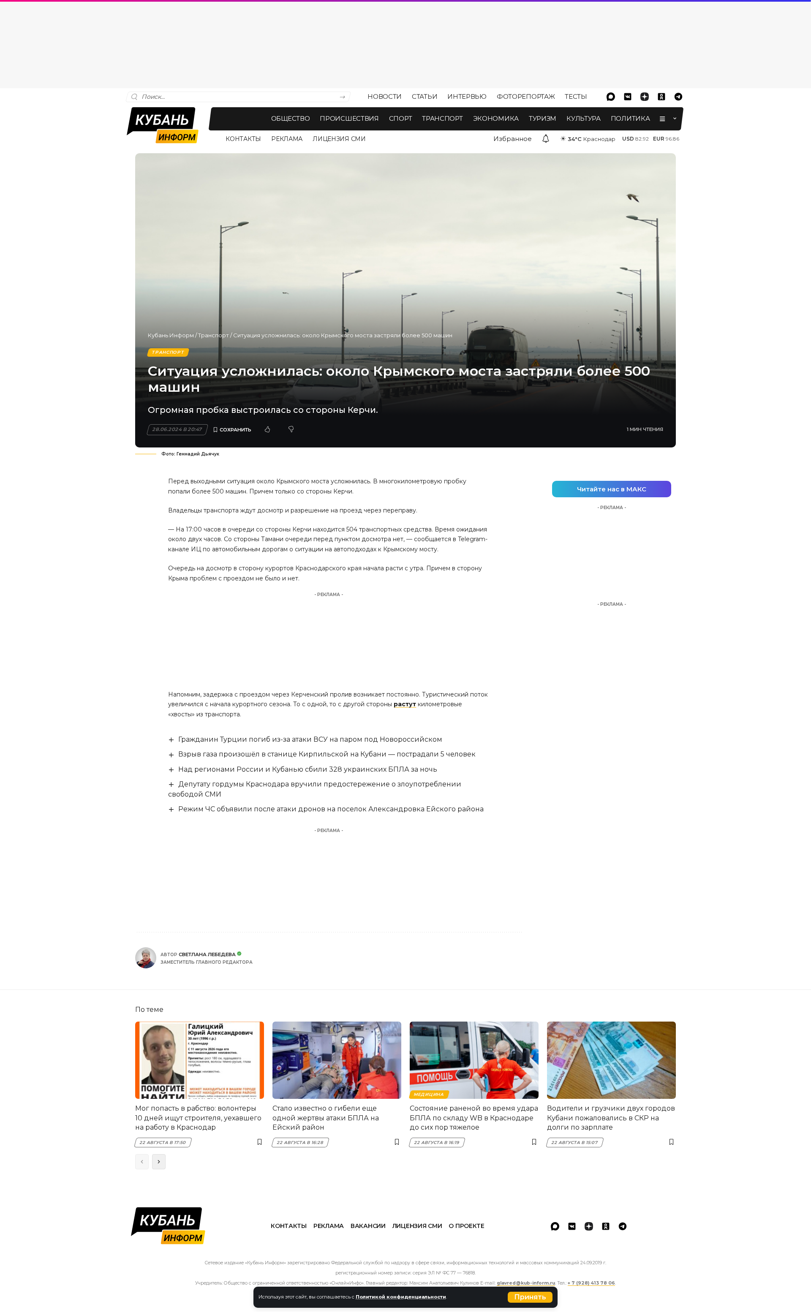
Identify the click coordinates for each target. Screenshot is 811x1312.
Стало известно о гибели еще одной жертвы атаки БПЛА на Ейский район (325, 1117)
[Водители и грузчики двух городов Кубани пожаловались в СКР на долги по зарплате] (611, 1060)
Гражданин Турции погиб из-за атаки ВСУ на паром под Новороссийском (310, 739)
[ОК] (661, 97)
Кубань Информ (171, 335)
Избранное (512, 139)
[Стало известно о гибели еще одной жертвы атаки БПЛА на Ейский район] (336, 1060)
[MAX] (611, 97)
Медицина (429, 1094)
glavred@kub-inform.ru (526, 1283)
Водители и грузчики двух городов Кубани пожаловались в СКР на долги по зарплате (611, 1117)
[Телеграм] (678, 97)
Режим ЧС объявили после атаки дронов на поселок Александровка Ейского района (331, 809)
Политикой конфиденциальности (401, 1297)
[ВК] (628, 97)
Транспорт (213, 335)
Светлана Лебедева (207, 954)
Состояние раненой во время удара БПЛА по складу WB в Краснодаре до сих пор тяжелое (474, 1117)
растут (405, 704)
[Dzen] (644, 97)
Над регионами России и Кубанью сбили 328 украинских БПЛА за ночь (307, 769)
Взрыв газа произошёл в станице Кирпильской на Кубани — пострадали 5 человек (327, 754)
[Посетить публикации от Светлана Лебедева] (145, 957)
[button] (530, 1297)
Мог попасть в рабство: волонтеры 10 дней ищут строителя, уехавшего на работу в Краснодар (198, 1117)
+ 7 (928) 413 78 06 (591, 1283)
